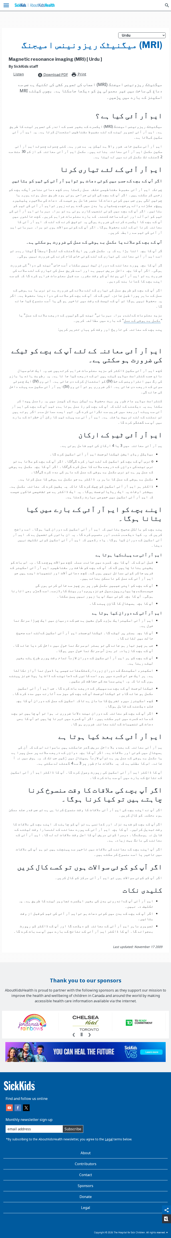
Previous (73, 1034)
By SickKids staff (23, 66)
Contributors (85, 1163)
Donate (85, 1196)
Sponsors (85, 1185)
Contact (85, 1174)
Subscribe (73, 1129)
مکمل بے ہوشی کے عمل (142, 320)
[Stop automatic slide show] (81, 1034)
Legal (109, 1139)
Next (89, 1034)
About (86, 1152)
